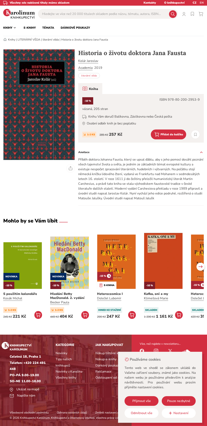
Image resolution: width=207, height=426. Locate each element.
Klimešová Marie (156, 298)
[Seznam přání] (192, 14)
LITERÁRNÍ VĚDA (29, 40)
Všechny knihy (66, 377)
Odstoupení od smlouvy (112, 377)
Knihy (11, 40)
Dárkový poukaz (106, 365)
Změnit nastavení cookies (111, 413)
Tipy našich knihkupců (64, 362)
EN (202, 3)
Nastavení (180, 413)
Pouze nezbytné (178, 401)
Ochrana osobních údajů (72, 413)
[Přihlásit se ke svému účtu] (184, 14)
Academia (85, 68)
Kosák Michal (12, 298)
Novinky (61, 353)
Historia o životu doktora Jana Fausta (84, 40)
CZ (194, 3)
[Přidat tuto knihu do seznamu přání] (195, 134)
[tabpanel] (141, 118)
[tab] (90, 88)
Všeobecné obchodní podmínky (29, 413)
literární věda (51, 40)
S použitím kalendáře (20, 294)
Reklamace (103, 371)
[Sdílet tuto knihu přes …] (70, 168)
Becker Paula (59, 302)
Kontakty (150, 3)
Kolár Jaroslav (88, 61)
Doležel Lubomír (109, 298)
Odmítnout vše (141, 413)
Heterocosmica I (110, 294)
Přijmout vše (141, 401)
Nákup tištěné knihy (109, 353)
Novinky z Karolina (69, 371)
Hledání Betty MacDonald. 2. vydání (67, 296)
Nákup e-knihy (105, 359)
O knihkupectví (174, 3)
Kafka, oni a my (156, 294)
